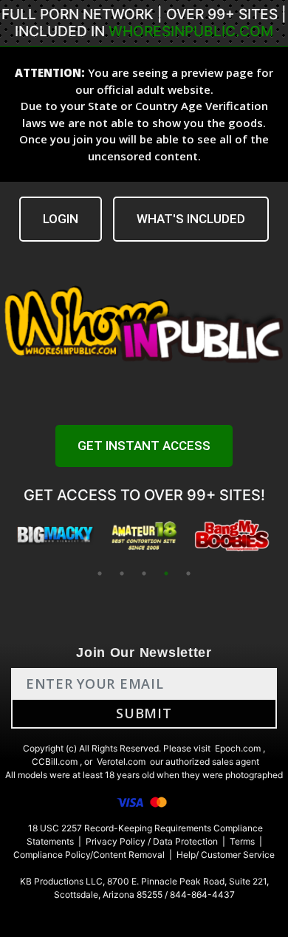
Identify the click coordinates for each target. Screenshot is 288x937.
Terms (242, 841)
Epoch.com (238, 748)
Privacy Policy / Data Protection (152, 841)
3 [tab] (144, 573)
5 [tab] (188, 573)
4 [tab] (166, 573)
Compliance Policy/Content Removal (89, 854)
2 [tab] (121, 573)
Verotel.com (121, 761)
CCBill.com (55, 761)
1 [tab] (99, 573)
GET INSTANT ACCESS (144, 445)
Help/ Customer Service (225, 854)
